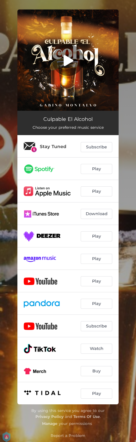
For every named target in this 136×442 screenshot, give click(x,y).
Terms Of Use (86, 416)
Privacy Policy (49, 416)
